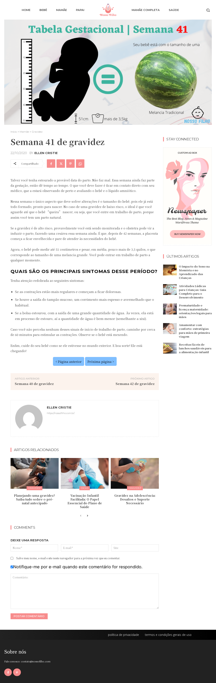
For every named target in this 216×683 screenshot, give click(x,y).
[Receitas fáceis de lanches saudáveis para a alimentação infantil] (170, 348)
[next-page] (87, 516)
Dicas (84, 488)
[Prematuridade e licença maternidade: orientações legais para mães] (170, 309)
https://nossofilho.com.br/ (61, 413)
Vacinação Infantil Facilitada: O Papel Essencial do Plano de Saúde (85, 501)
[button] (208, 10)
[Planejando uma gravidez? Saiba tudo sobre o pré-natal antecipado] (35, 473)
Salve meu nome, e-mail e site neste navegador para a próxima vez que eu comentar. (68, 558)
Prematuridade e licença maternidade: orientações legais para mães (195, 311)
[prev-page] (80, 516)
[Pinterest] (70, 163)
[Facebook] (51, 163)
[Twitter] (61, 163)
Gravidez (37, 131)
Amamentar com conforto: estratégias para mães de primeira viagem (194, 330)
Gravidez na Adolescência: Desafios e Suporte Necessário (134, 499)
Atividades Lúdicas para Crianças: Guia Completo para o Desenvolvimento (192, 292)
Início (14, 131)
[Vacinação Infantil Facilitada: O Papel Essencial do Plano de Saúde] (85, 473)
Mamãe (24, 131)
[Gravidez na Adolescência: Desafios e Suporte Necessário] (135, 473)
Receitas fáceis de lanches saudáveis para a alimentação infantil (195, 348)
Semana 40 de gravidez (34, 383)
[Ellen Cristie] (29, 418)
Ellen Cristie (46, 153)
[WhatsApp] (80, 163)
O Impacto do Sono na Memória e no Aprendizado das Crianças (194, 272)
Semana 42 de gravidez (135, 383)
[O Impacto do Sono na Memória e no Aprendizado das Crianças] (170, 270)
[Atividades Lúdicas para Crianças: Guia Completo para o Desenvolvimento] (170, 289)
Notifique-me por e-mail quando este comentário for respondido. (78, 566)
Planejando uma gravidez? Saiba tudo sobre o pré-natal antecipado (34, 499)
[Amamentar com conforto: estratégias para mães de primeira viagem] (170, 328)
